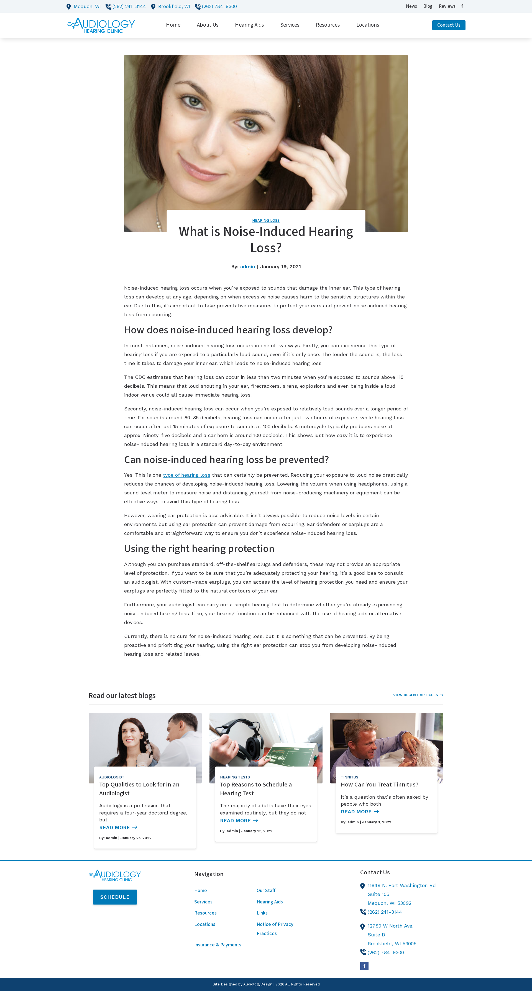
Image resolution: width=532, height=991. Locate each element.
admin (247, 266)
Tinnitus (349, 777)
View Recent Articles (415, 695)
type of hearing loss (186, 475)
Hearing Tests (235, 777)
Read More (114, 827)
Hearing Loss (266, 220)
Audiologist (111, 777)
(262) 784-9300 (219, 6)
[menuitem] (411, 6)
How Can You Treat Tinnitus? (379, 784)
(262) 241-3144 (129, 6)
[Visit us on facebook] (462, 6)
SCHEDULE (115, 897)
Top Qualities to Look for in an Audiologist (139, 789)
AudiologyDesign (257, 984)
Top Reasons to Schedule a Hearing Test (256, 789)
